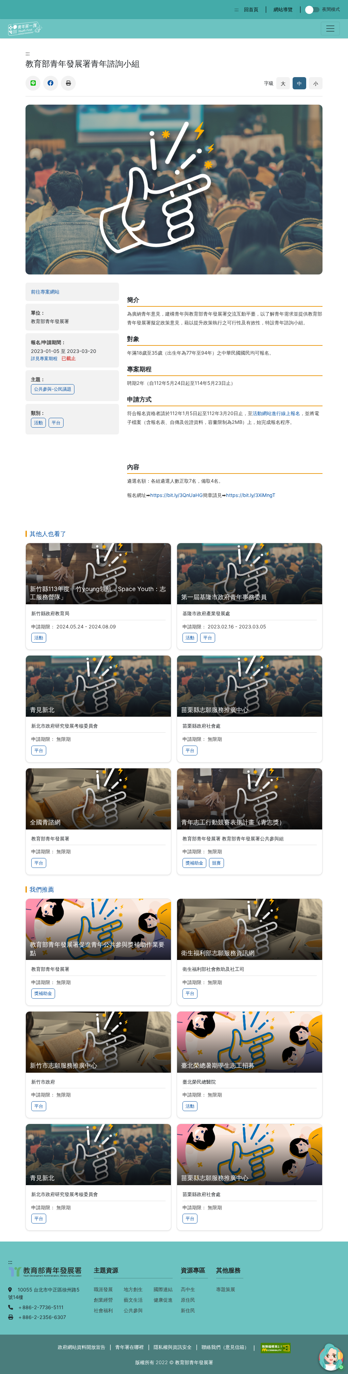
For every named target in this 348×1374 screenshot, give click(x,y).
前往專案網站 (58, 291)
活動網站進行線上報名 (276, 413)
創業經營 (103, 1300)
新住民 (188, 1310)
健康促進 (163, 1300)
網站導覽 (283, 9)
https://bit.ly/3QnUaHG (176, 495)
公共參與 (133, 1310)
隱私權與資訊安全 (173, 1347)
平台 (56, 422)
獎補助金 (194, 863)
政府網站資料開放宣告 (81, 1347)
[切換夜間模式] (313, 9)
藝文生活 (133, 1300)
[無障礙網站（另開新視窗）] (275, 1347)
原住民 (188, 1300)
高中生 (188, 1289)
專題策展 (225, 1289)
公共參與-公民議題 (52, 389)
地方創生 (133, 1289)
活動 (38, 422)
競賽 (216, 863)
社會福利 (103, 1310)
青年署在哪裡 (129, 1347)
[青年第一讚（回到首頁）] (25, 29)
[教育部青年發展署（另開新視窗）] (45, 1275)
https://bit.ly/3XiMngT (250, 495)
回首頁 (251, 9)
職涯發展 (103, 1289)
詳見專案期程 (44, 358)
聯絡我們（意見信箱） (225, 1347)
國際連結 (163, 1289)
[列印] (68, 83)
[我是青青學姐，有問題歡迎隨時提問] (330, 1356)
